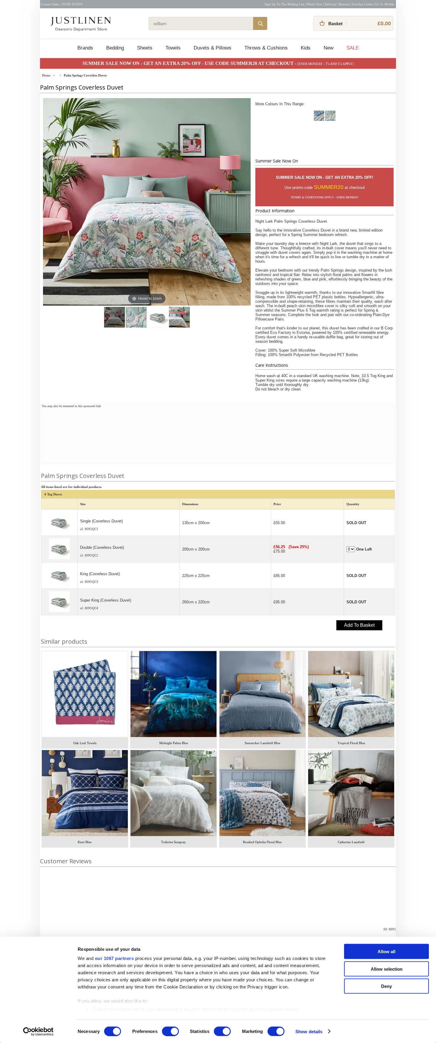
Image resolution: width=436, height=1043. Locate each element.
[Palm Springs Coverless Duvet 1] (114, 317)
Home (46, 75)
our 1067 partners (114, 958)
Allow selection (386, 968)
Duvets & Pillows (212, 48)
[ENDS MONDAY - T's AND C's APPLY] (325, 64)
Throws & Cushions (266, 48)
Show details (308, 1031)
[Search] (260, 23)
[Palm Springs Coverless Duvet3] (179, 317)
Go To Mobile (384, 4)
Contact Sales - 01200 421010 (61, 4)
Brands (85, 48)
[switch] (170, 1031)
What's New (314, 4)
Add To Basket (359, 625)
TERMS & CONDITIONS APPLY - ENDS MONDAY (325, 197)
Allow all (386, 951)
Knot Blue (85, 842)
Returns (344, 4)
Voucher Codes (362, 4)
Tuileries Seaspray (173, 842)
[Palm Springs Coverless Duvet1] (136, 317)
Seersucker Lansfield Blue (262, 743)
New (328, 48)
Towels (173, 48)
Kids (306, 48)
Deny (386, 986)
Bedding (115, 48)
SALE (352, 48)
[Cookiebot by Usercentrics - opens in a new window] (38, 1031)
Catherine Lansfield (351, 842)
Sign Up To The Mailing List (284, 4)
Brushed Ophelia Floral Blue (262, 842)
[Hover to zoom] (147, 201)
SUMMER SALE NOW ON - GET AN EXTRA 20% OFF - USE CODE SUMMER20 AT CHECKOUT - (189, 63)
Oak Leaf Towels (84, 743)
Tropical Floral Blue (351, 743)
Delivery (331, 4)
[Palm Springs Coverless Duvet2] (157, 317)
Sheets (144, 48)
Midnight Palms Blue (173, 743)
